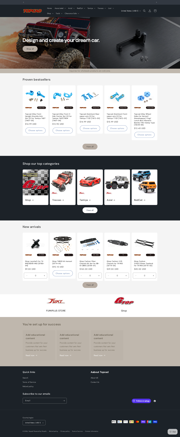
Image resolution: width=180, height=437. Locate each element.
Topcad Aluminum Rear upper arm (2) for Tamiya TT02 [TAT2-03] (90, 116)
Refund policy (28, 386)
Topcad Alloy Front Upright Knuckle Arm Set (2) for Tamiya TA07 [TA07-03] (35, 117)
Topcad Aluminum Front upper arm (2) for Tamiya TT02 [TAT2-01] (117, 116)
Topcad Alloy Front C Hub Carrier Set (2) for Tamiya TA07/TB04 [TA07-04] (62, 117)
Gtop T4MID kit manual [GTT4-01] (62, 262)
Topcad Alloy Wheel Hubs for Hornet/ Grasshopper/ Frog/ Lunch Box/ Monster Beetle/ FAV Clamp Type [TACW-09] (144, 119)
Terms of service (77, 431)
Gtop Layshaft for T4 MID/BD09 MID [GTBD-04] (34, 263)
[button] (60, 8)
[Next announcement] (156, 2)
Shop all (30, 48)
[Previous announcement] (23, 2)
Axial (109, 200)
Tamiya (84, 200)
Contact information (91, 431)
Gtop (28, 200)
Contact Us (95, 382)
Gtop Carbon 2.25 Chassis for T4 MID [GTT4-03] (115, 263)
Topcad (31, 431)
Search (25, 378)
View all (90, 146)
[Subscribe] (64, 401)
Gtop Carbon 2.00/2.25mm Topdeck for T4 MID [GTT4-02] (143, 263)
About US (94, 378)
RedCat (138, 200)
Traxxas (56, 200)
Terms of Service (29, 382)
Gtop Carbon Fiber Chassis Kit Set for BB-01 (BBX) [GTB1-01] (89, 263)
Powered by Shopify (40, 431)
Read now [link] (30, 355)
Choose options (35, 130)
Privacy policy (65, 431)
